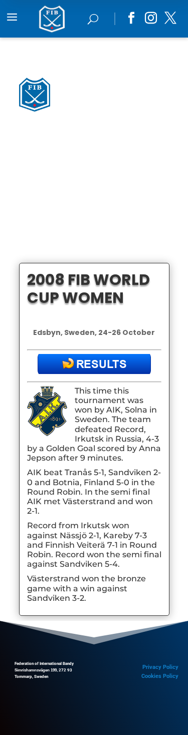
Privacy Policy (160, 667)
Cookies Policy (159, 676)
